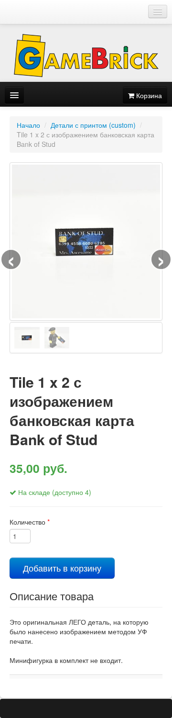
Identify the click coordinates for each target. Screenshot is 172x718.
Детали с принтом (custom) (93, 125)
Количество (30, 522)
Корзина (148, 95)
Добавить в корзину (62, 568)
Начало (28, 125)
